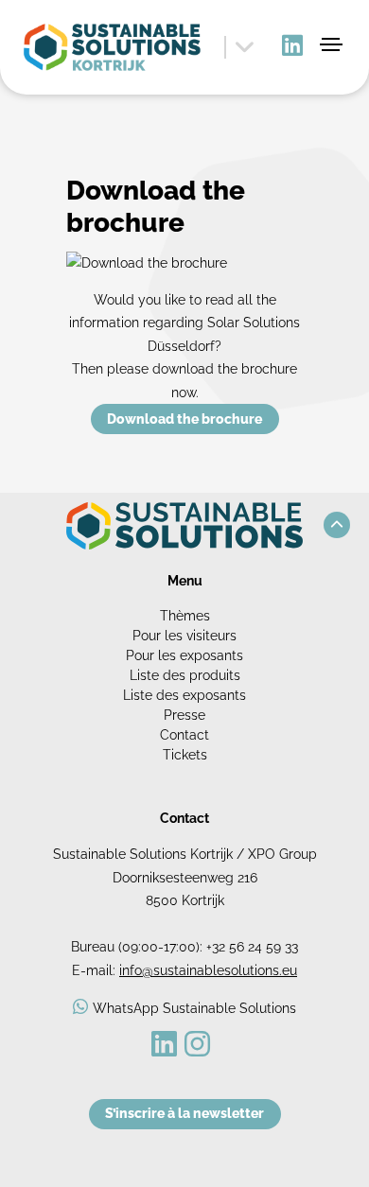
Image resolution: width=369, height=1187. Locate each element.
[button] (337, 525)
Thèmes (185, 615)
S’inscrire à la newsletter (184, 1113)
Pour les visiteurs (184, 635)
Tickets (185, 754)
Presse (184, 715)
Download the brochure (184, 419)
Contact (184, 734)
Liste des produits (185, 675)
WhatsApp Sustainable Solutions (194, 1008)
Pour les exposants (184, 655)
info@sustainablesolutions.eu (208, 970)
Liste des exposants (184, 695)
